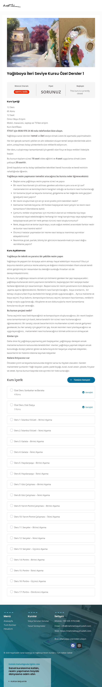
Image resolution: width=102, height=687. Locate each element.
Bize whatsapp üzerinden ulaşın (70, 638)
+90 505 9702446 (71, 621)
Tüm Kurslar (10, 624)
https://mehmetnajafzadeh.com (75, 630)
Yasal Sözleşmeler (36, 625)
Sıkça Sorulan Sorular (38, 621)
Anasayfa (8, 621)
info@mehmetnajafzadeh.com (76, 625)
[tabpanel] (51, 236)
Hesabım (8, 628)
